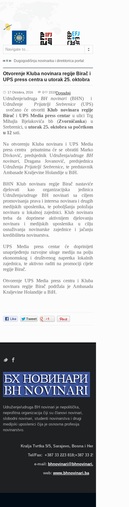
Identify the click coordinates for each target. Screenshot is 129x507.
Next (10, 61)
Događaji (63, 93)
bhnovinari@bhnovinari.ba (73, 464)
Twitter (5, 360)
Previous (4, 61)
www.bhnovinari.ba (71, 473)
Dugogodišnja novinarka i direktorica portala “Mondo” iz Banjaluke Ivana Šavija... (49, 61)
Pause (7, 61)
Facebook (13, 360)
